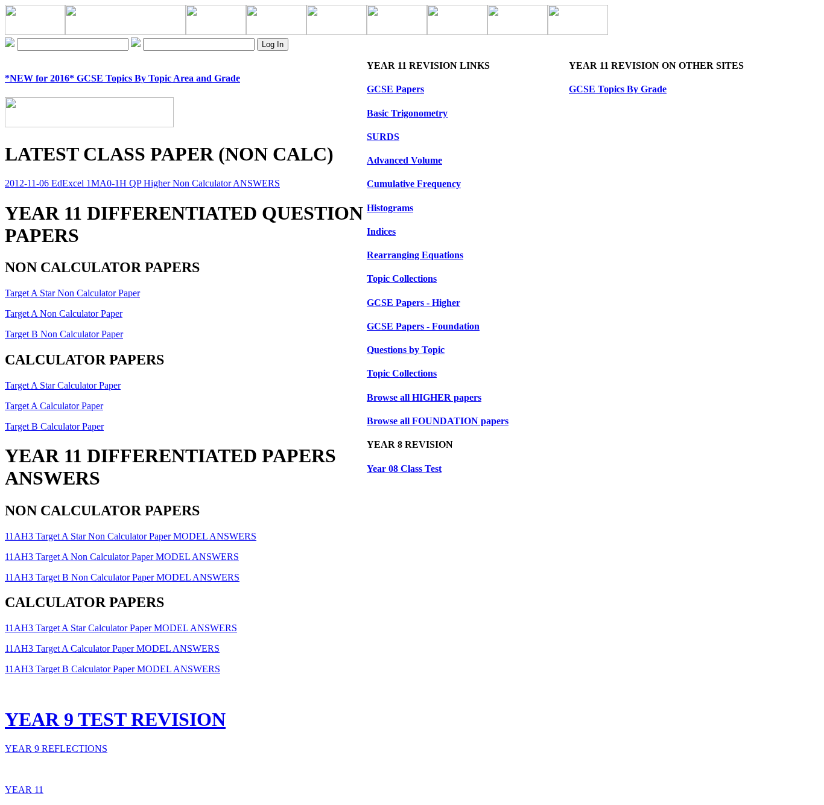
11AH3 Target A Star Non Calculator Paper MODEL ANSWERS (130, 536)
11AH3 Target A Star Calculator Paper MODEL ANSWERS (121, 628)
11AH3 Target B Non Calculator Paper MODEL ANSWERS (122, 577)
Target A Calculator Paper (54, 406)
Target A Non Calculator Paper (63, 313)
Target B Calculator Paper (54, 426)
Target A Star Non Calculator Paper (72, 293)
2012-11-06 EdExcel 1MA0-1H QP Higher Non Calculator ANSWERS (142, 183)
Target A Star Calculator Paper (63, 385)
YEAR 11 (24, 789)
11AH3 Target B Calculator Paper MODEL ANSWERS (112, 669)
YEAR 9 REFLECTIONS (56, 748)
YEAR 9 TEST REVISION (115, 719)
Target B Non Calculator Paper (64, 334)
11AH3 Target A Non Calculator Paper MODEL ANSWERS (122, 557)
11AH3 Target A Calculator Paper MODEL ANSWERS (112, 648)
